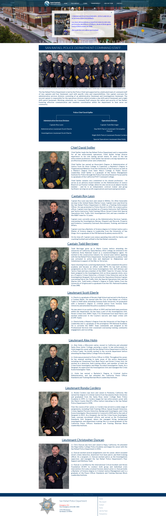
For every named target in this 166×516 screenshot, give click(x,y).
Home (65, 3)
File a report (102, 502)
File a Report (75, 3)
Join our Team (108, 3)
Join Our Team (103, 511)
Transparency (95, 3)
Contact (119, 3)
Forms (85, 3)
